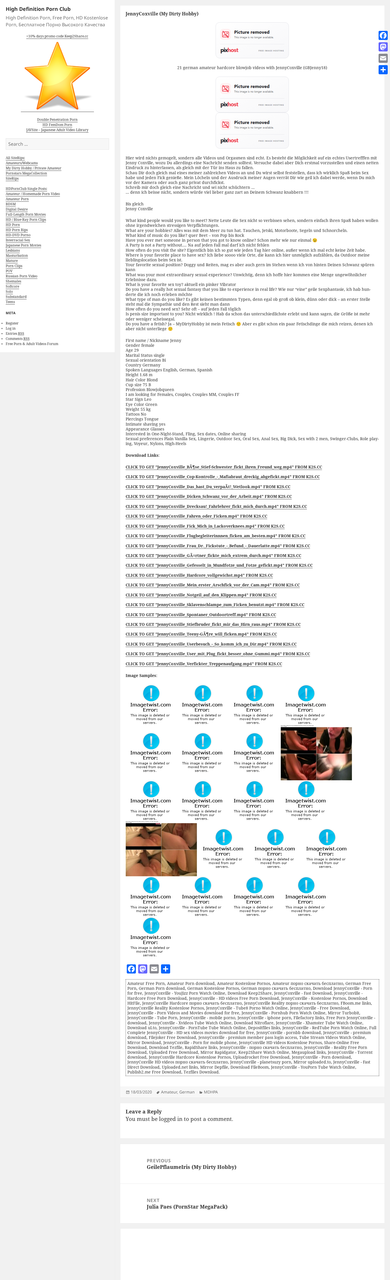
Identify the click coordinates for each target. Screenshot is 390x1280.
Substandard (16, 296)
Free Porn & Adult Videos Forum (32, 343)
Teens (10, 301)
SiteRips (12, 178)
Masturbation (17, 255)
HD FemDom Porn (57, 124)
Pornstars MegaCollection (26, 173)
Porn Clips (14, 265)
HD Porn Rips (17, 229)
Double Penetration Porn (57, 119)
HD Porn (13, 224)
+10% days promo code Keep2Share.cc (57, 36)
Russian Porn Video (21, 276)
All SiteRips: (15, 157)
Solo (9, 291)
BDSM (11, 204)
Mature (12, 260)
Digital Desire (17, 209)
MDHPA (211, 1092)
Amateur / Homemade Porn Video (33, 193)
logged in (170, 1119)
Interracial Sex (18, 240)
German (187, 1092)
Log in (11, 328)
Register (12, 323)
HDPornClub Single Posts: (26, 188)
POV (9, 271)
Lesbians (13, 250)
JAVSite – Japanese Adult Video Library (57, 129)
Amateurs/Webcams (22, 163)
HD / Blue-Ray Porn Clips (26, 219)
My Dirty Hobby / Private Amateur (33, 168)
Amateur (169, 1092)
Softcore (12, 286)
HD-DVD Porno (18, 235)
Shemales (13, 281)
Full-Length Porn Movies (26, 214)
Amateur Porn (17, 199)
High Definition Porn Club (38, 8)
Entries (15, 333)
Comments (18, 338)
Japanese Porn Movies (23, 245)
